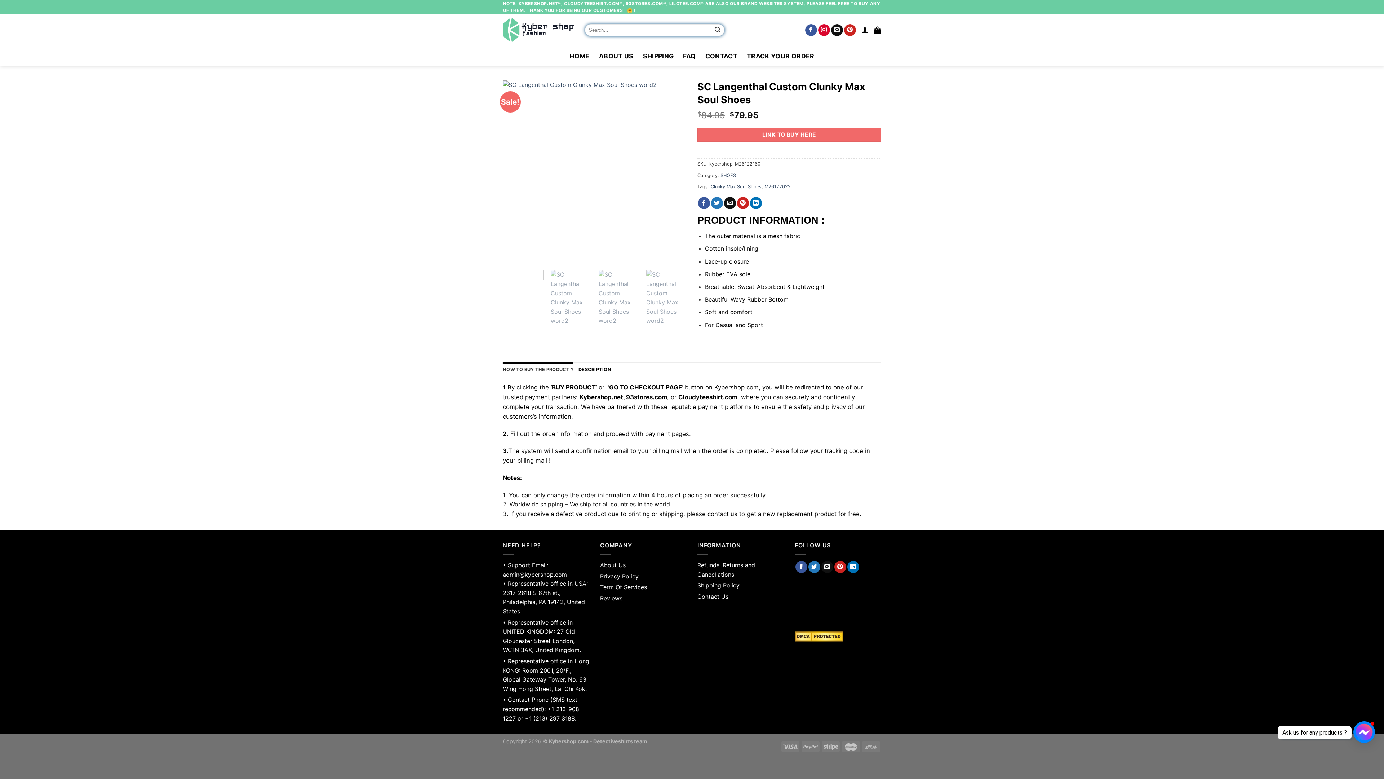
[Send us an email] (837, 30)
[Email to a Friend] (730, 203)
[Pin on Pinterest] (743, 203)
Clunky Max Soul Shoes (736, 186)
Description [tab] (594, 369)
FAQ (689, 56)
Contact (721, 56)
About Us (616, 56)
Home (579, 56)
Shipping (658, 56)
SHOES (728, 175)
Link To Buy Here (789, 134)
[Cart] (877, 30)
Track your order (781, 56)
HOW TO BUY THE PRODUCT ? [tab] (538, 369)
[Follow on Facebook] (811, 30)
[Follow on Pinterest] (850, 30)
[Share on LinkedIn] (756, 203)
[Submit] (718, 30)
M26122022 (777, 186)
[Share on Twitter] (717, 203)
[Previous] (515, 172)
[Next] (673, 172)
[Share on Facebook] (704, 203)
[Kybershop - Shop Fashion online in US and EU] (538, 30)
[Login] (865, 30)
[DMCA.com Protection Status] (838, 636)
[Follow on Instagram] (824, 30)
